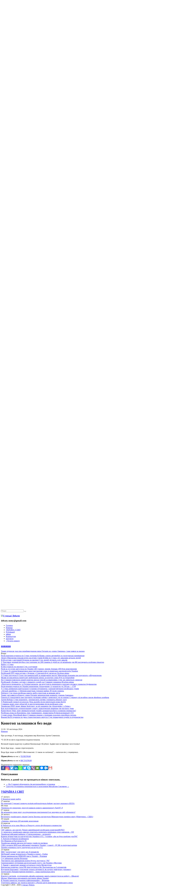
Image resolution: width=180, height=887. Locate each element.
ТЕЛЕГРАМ (25, 756)
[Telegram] (24, 768)
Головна (9, 625)
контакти (9, 639)
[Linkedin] (16, 768)
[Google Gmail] (50, 768)
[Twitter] (12, 768)
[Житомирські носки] (90, 56)
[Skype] (29, 768)
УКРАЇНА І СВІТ (13, 630)
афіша (8, 634)
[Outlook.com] (46, 768)
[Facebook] (3, 768)
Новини (9, 628)
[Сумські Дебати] (10, 615)
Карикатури (11, 636)
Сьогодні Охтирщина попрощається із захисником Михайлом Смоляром (37, 786)
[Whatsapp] (20, 768)
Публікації (10, 632)
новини (6, 646)
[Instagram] (7, 768)
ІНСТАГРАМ (26, 760)
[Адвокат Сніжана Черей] (90, 37)
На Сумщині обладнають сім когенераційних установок (30, 784)
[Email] (37, 768)
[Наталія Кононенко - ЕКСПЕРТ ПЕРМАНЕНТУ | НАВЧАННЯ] (90, 75)
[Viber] (33, 768)
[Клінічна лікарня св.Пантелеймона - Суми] (90, 19)
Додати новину (13, 641)
